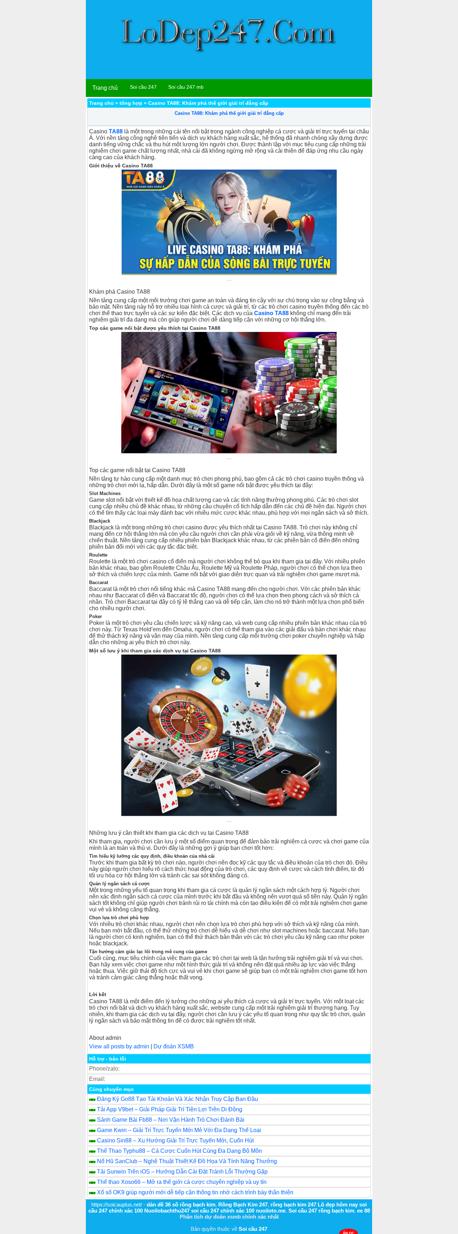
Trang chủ (105, 88)
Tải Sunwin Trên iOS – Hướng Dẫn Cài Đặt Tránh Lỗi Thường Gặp (182, 1172)
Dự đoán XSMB (174, 1046)
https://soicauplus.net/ (116, 1204)
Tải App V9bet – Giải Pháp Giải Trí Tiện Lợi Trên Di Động (169, 1109)
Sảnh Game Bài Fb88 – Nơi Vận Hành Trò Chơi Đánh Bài (170, 1120)
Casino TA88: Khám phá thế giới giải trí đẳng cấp (229, 113)
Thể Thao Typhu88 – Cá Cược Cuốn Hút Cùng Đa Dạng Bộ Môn (179, 1151)
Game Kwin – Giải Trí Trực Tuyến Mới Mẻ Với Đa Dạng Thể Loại (179, 1130)
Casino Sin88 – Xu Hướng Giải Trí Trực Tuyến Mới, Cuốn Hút (175, 1140)
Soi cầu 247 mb (186, 87)
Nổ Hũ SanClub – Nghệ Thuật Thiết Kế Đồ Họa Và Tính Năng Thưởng (187, 1161)
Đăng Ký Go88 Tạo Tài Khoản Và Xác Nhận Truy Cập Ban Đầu (177, 1099)
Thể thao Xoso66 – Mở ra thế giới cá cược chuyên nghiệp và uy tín (182, 1182)
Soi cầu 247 (143, 87)
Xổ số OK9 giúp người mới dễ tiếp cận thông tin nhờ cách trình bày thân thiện (195, 1192)
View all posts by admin (119, 1046)
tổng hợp (131, 103)
